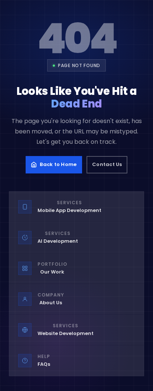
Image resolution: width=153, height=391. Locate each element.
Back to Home (58, 164)
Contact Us (107, 164)
